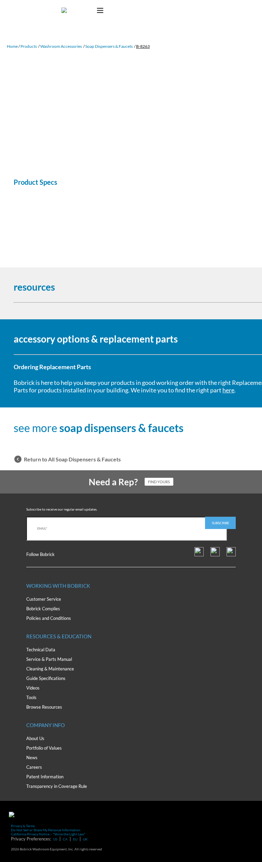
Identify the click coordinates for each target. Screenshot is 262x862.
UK (85, 839)
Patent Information (44, 776)
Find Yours (159, 481)
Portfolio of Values (44, 748)
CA (65, 839)
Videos (33, 688)
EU (75, 839)
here (228, 390)
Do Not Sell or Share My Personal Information (46, 830)
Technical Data (40, 649)
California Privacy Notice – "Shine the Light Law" (48, 834)
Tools (31, 697)
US (55, 839)
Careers (34, 767)
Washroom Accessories (61, 46)
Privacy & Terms (23, 826)
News (32, 757)
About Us (35, 738)
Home (12, 46)
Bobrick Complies (43, 608)
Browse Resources (44, 707)
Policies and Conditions (48, 618)
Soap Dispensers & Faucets (109, 46)
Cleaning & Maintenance (50, 668)
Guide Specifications (46, 678)
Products (28, 46)
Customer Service (43, 599)
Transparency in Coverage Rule (56, 786)
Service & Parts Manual (49, 659)
